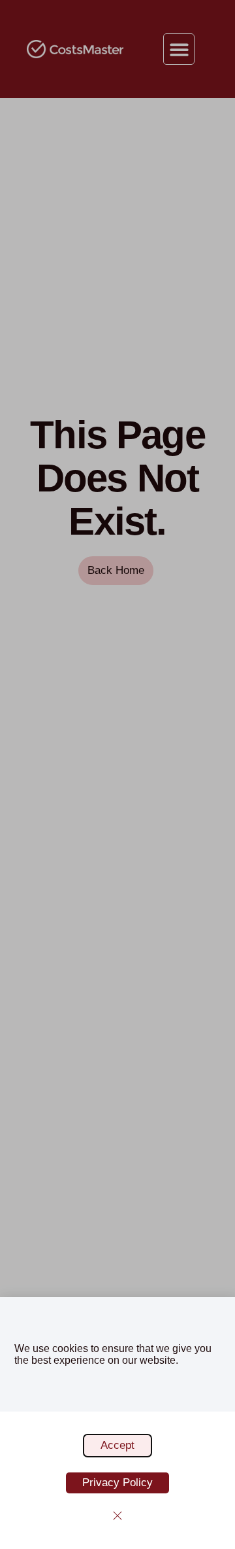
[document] (117, 774)
